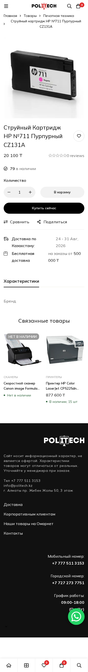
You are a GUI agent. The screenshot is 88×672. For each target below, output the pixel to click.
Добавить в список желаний (78, 136)
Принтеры (54, 377)
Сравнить (19, 221)
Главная (10, 15)
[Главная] (9, 665)
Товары (30, 15)
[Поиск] (69, 6)
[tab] (21, 281)
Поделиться (55, 221)
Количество (15, 180)
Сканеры (11, 377)
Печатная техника (58, 15)
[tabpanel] (44, 301)
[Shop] (26, 665)
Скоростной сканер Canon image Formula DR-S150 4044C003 (20, 388)
